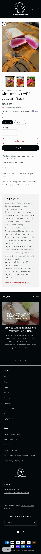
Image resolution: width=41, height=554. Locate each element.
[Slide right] (38, 82)
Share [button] (7, 167)
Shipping (4, 107)
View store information (13, 162)
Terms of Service (10, 414)
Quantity (5, 128)
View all (36, 296)
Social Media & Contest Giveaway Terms (19, 455)
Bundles (7, 398)
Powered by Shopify (29, 550)
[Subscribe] (34, 523)
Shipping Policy (10, 439)
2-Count (7, 122)
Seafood (7, 392)
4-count (20, 122)
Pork (6, 387)
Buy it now (20, 148)
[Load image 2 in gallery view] (20, 82)
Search (7, 376)
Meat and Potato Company (17, 550)
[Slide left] (2, 82)
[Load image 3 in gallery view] (30, 82)
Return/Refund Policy (12, 434)
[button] (3, 8)
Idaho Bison (9, 408)
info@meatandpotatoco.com (16, 492)
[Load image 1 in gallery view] (10, 82)
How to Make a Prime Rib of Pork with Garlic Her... (20, 329)
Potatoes (7, 403)
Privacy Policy (9, 445)
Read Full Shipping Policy (15, 283)
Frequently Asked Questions (15, 461)
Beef (6, 382)
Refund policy (9, 419)
